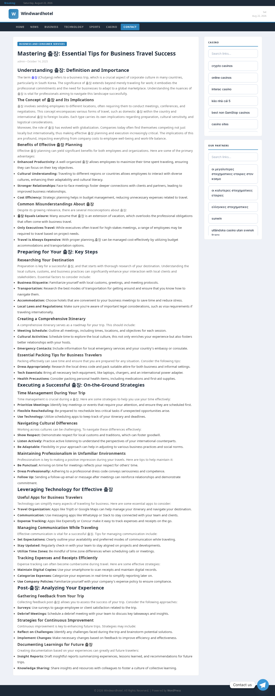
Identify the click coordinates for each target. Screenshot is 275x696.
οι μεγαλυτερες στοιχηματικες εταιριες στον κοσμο (232, 174)
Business (51, 27)
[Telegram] (263, 685)
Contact (130, 27)
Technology (73, 27)
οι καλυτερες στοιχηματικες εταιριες (232, 192)
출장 (34, 77)
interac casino (221, 89)
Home (20, 27)
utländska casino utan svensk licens (233, 232)
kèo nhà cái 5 (221, 101)
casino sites (220, 124)
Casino (111, 27)
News (34, 27)
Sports (94, 27)
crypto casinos (222, 66)
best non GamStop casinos (231, 112)
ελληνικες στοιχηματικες (230, 207)
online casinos (222, 77)
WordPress (174, 690)
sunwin (217, 218)
